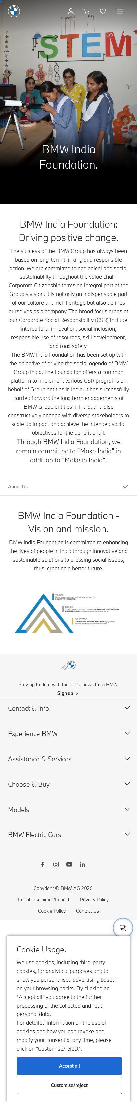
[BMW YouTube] (69, 865)
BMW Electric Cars (34, 834)
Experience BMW (33, 733)
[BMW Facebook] (42, 865)
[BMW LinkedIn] (82, 865)
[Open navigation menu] (120, 11)
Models (18, 809)
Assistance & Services (40, 759)
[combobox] (123, 928)
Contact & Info (28, 708)
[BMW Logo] (14, 11)
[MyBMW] (72, 11)
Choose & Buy (29, 784)
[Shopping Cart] (87, 11)
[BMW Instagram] (56, 865)
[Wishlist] (103, 11)
